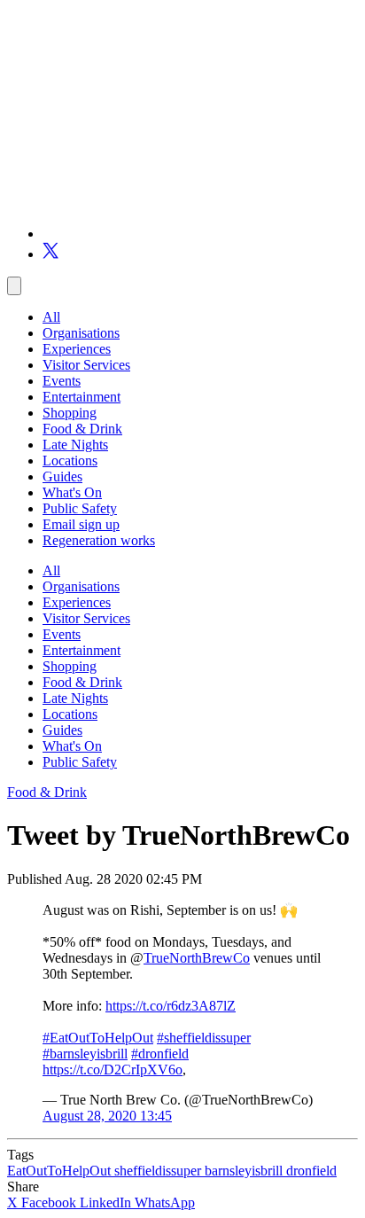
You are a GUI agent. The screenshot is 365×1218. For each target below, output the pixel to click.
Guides (62, 476)
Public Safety (80, 508)
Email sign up (81, 524)
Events (62, 380)
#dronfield (160, 1053)
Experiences (77, 348)
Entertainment (81, 396)
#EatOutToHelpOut (98, 1037)
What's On (72, 492)
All (51, 316)
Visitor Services (86, 364)
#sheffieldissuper (204, 1037)
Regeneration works (99, 540)
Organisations (81, 332)
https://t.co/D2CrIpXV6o (112, 1069)
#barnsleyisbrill (85, 1053)
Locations (70, 460)
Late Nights (75, 444)
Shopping (70, 412)
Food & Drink (82, 428)
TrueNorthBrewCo (197, 957)
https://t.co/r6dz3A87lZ (170, 1005)
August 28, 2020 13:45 (107, 1115)
